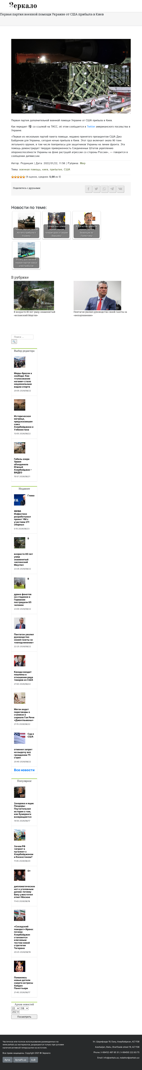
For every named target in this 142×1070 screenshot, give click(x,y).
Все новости (24, 770)
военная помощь (30, 170)
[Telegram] (112, 188)
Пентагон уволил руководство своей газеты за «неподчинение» (24, 638)
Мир (83, 163)
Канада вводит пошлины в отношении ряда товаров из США (23, 676)
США (67, 170)
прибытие (56, 170)
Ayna (7, 1059)
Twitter (91, 127)
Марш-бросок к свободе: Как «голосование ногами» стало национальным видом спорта (23, 380)
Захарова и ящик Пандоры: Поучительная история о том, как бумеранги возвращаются (24, 810)
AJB (33, 1059)
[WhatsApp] (104, 188)
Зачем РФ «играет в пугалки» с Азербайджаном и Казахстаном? (23, 851)
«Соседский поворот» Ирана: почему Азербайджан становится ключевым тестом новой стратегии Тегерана (23, 937)
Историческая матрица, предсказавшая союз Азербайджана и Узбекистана (23, 423)
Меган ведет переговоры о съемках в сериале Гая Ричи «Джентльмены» (24, 714)
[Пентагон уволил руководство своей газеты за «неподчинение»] (97, 295)
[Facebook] (88, 188)
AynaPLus (20, 1059)
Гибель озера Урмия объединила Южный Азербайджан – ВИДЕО (23, 466)
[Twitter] (96, 188)
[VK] (120, 188)
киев (45, 170)
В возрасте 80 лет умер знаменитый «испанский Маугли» (34, 313)
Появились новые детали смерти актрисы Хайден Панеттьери (23, 983)
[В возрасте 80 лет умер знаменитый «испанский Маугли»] (34, 295)
